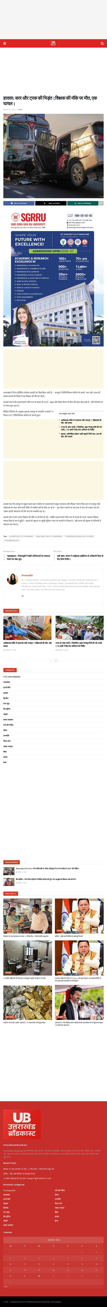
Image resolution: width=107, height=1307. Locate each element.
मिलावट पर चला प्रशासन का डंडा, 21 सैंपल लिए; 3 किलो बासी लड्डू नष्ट (25, 936)
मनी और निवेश (8, 724)
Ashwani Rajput (55, 1302)
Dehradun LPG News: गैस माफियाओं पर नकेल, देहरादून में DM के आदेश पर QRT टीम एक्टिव (47, 868)
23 (97, 1270)
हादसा (20, 109)
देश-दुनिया (6, 708)
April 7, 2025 (21, 883)
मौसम (5, 730)
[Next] (56, 660)
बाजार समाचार (8, 719)
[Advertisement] (53, 19)
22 (82, 1270)
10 (10, 1264)
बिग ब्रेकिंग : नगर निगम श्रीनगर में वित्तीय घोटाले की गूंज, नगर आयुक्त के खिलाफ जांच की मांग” (46, 879)
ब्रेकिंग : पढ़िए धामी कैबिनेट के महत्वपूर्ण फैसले (69, 936)
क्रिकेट (5, 698)
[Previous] (51, 660)
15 (82, 1264)
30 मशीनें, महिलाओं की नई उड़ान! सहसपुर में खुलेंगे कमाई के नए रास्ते (24, 978)
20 (53, 1270)
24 (10, 1276)
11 (25, 1264)
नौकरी (5, 714)
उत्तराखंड (6, 682)
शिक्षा (5, 751)
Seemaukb (27, 575)
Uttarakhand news (12, 540)
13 (53, 1264)
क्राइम (5, 692)
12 (39, 1264)
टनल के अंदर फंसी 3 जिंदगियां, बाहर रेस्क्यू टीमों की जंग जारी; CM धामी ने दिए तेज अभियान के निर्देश (81, 428)
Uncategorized (11, 676)
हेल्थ (4, 762)
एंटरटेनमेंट (6, 687)
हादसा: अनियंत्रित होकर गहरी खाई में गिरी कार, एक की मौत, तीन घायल (81, 435)
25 (25, 1276)
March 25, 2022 (9, 109)
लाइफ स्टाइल (8, 746)
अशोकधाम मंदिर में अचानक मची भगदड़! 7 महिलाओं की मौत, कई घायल (81, 421)
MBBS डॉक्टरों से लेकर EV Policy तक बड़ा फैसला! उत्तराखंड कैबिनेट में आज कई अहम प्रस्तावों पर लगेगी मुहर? (78, 979)
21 (68, 1270)
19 (39, 1270)
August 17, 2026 (10, 650)
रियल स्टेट (7, 741)
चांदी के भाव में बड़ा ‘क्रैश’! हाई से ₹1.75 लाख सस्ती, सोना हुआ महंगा (24, 1022)
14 (68, 1264)
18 (25, 1270)
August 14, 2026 (62, 650)
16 (97, 1264)
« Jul (5, 1286)
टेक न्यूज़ (6, 703)
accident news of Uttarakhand (21, 536)
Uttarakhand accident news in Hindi (79, 536)
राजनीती (6, 735)
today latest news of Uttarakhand (49, 536)
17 (10, 1270)
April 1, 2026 (21, 872)
